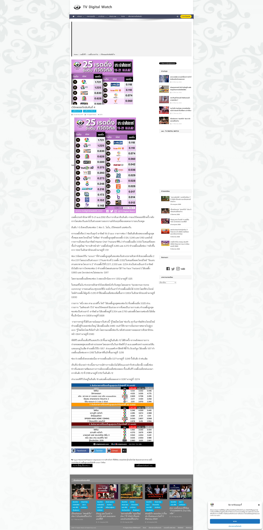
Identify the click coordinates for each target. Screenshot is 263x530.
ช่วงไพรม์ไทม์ (76, 505)
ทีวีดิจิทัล (115, 460)
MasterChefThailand (85, 460)
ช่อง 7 (180, 502)
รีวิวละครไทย (134, 505)
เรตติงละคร (182, 505)
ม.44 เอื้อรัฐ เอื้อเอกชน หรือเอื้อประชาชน (83, 466)
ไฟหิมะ (103, 462)
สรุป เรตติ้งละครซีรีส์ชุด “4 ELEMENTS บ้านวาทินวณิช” (180, 511)
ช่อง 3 (83, 505)
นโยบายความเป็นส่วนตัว (235, 526)
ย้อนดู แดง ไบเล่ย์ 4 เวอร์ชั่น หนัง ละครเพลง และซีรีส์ (179, 220)
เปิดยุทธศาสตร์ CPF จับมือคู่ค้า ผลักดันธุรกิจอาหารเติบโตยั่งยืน (180, 88)
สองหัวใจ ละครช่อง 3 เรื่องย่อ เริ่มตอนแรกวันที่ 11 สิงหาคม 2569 (156, 516)
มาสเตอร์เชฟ (122, 460)
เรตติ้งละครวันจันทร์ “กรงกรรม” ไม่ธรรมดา (146, 466)
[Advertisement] (132, 37)
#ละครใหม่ (75, 502)
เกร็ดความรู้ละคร (110, 507)
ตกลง (235, 521)
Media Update (110, 502)
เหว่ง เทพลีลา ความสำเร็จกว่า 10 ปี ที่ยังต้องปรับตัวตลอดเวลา (180, 78)
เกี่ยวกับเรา (189, 528)
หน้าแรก (79, 16)
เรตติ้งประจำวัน (77, 111)
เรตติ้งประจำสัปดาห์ (89, 111)
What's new (84, 502)
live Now (185, 16)
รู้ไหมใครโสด (131, 460)
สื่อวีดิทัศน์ (180, 528)
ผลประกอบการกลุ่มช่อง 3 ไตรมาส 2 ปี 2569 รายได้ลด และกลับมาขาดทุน (179, 231)
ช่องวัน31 (109, 505)
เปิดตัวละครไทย (126, 510)
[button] (259, 505)
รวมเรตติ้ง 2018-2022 (169, 528)
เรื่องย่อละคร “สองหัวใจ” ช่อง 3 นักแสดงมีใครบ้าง (180, 120)
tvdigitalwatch (97, 460)
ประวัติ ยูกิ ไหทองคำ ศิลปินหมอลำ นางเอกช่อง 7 (180, 99)
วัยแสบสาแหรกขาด (142, 460)
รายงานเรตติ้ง (91, 16)
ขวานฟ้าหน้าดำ (107, 460)
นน (72, 165)
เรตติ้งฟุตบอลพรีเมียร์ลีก (88, 462)
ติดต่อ (123, 16)
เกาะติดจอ (101, 16)
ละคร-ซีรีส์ (75, 507)
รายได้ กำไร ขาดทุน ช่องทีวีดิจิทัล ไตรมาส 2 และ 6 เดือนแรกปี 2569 (179, 244)
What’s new (112, 16)
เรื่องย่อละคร (76, 510)
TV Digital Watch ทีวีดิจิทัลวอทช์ (131, 528)
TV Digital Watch (91, 114)
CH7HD (132, 502)
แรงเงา (98, 462)
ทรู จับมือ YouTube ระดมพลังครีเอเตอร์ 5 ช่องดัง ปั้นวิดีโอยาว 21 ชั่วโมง (180, 109)
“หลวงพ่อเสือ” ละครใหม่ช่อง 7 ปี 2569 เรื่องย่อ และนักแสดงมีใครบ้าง (180, 199)
